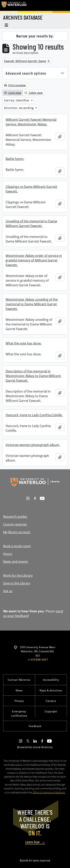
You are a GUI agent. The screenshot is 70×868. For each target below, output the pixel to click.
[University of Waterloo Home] (14, 5)
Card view (14, 93)
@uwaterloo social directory (35, 747)
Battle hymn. (15, 159)
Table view (35, 93)
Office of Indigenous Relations (49, 792)
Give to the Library (16, 583)
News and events (15, 561)
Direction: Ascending (19, 108)
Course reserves (15, 524)
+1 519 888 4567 (38, 659)
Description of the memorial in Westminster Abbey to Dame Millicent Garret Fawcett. (33, 376)
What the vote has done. (23, 343)
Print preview (17, 85)
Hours (7, 554)
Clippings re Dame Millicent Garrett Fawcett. (31, 189)
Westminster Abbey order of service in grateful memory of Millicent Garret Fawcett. (34, 260)
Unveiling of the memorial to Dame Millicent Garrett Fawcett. (31, 223)
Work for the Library (18, 575)
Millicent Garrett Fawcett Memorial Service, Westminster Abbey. (31, 121)
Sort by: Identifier (17, 100)
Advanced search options (26, 73)
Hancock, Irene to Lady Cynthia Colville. (34, 415)
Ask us (7, 591)
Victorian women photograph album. (33, 445)
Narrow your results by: (35, 36)
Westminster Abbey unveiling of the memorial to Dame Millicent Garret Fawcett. (32, 304)
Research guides (15, 516)
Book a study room (17, 546)
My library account (16, 532)
